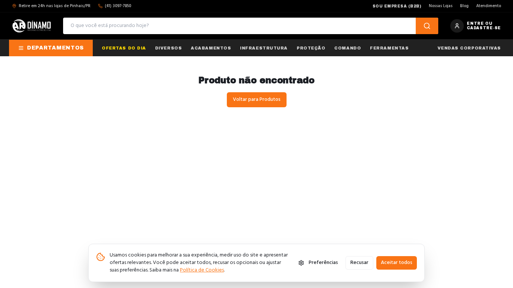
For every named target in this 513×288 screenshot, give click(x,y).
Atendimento (488, 6)
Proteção (311, 48)
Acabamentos (211, 48)
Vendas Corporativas (469, 48)
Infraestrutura (264, 48)
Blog (464, 6)
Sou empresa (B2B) (397, 6)
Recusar (359, 262)
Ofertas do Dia (124, 48)
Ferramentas (389, 48)
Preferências (323, 262)
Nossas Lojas (441, 6)
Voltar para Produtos (257, 99)
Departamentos (55, 48)
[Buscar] (427, 26)
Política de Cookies (202, 270)
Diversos (168, 48)
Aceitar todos (396, 262)
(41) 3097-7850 (118, 6)
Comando (347, 48)
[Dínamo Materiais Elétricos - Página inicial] (31, 25)
